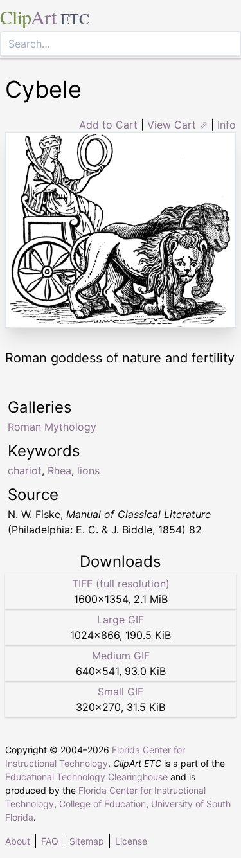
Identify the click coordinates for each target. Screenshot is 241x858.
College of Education (102, 803)
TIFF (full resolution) (121, 583)
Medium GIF (121, 655)
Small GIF (120, 691)
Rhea (59, 470)
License (131, 841)
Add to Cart (108, 124)
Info (226, 124)
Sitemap (86, 841)
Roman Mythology (52, 426)
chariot (25, 470)
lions (88, 470)
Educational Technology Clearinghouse (86, 776)
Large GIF (120, 619)
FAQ (49, 841)
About (17, 841)
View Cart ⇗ (177, 124)
